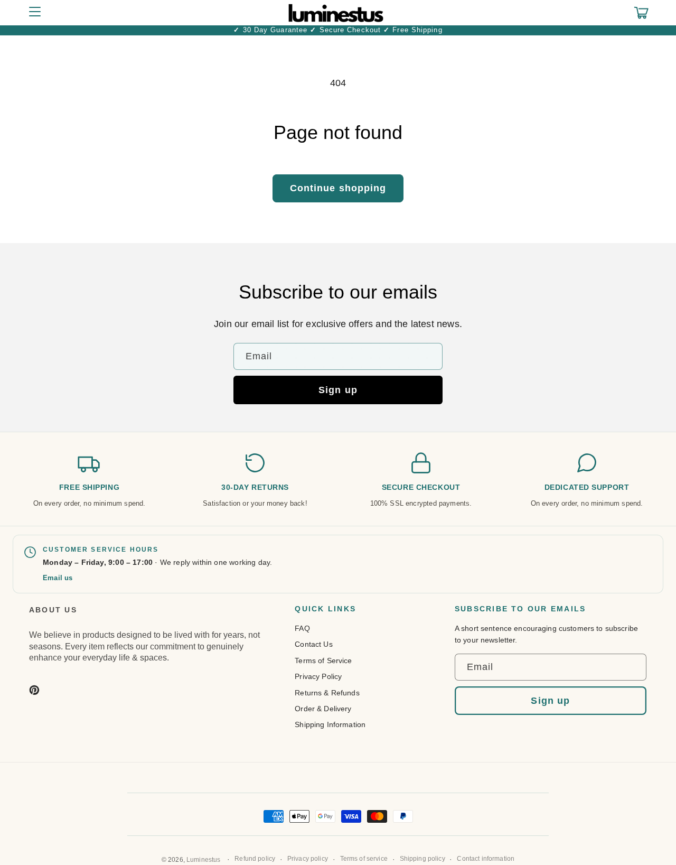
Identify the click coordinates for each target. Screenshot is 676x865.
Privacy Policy (318, 676)
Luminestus (203, 859)
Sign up (338, 390)
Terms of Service (323, 660)
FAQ (302, 628)
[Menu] (35, 12)
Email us (57, 578)
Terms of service (364, 858)
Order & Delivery (323, 708)
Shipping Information (330, 724)
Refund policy (254, 858)
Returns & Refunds (327, 693)
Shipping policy (422, 858)
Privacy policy (307, 858)
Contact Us (313, 644)
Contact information (485, 858)
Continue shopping (338, 188)
